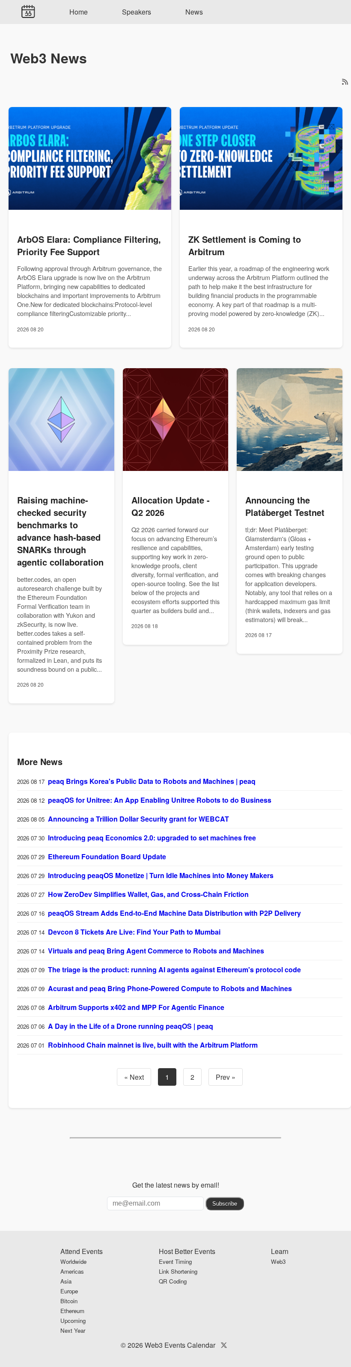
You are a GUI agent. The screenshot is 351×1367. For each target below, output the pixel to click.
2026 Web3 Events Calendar (171, 1345)
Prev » (225, 1077)
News (194, 12)
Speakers (136, 12)
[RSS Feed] (345, 81)
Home (78, 12)
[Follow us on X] (223, 1345)
